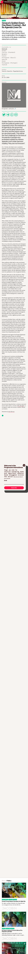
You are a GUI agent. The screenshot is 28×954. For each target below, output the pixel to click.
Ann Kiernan (11, 411)
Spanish (4, 59)
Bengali (4, 54)
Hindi (4, 61)
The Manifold (21, 406)
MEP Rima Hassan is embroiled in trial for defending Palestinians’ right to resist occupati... (13, 934)
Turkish (4, 64)
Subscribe (14, 488)
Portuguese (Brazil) (9, 57)
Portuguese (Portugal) (10, 63)
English (4, 49)
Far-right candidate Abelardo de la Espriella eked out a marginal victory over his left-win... (13, 904)
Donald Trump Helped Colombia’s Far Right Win (14, 901)
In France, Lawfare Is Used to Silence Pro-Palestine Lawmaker (12, 931)
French (4, 56)
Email (5, 480)
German (4, 50)
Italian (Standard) (8, 52)
